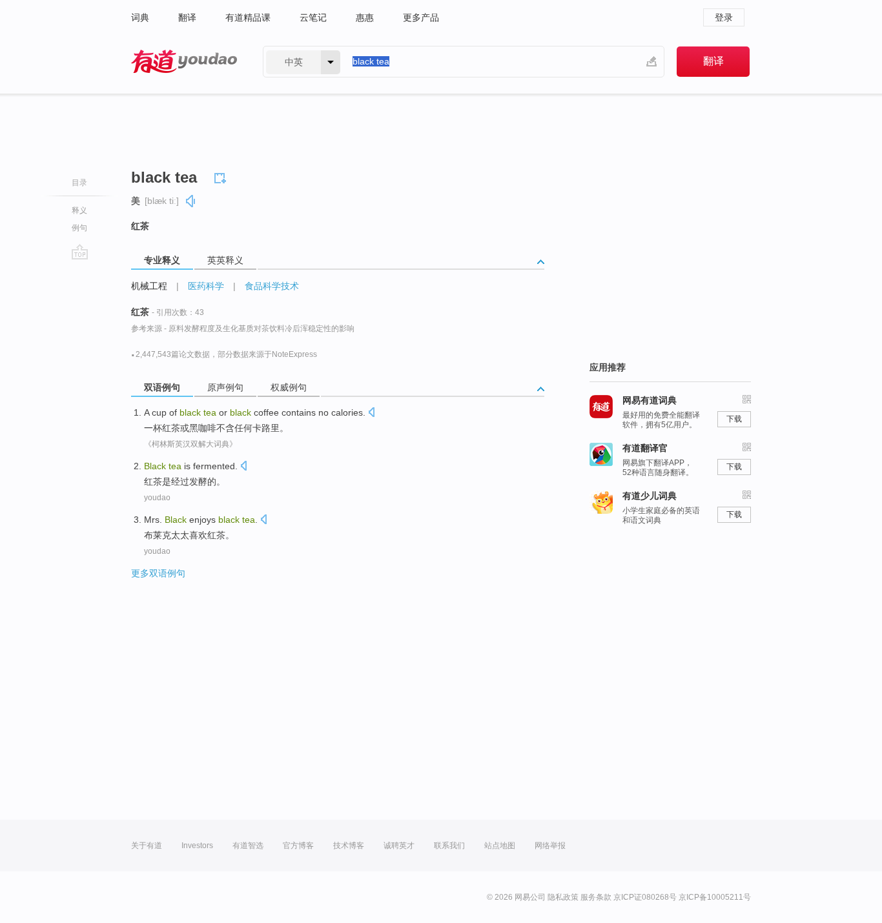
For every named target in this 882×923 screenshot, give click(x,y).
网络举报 (550, 845)
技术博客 (348, 845)
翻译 (187, 17)
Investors (197, 845)
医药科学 (206, 286)
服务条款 (595, 897)
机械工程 (149, 286)
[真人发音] (191, 201)
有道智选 (247, 845)
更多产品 (421, 17)
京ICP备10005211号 (715, 897)
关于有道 (146, 845)
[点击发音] (371, 413)
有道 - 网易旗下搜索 (184, 62)
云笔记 (313, 17)
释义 (79, 210)
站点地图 (499, 845)
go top (80, 251)
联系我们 (449, 845)
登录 (724, 17)
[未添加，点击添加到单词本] (222, 176)
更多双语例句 (158, 573)
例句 (79, 227)
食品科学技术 (272, 286)
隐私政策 (563, 897)
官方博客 (298, 845)
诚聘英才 (399, 845)
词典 (140, 17)
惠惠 (365, 17)
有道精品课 (248, 17)
